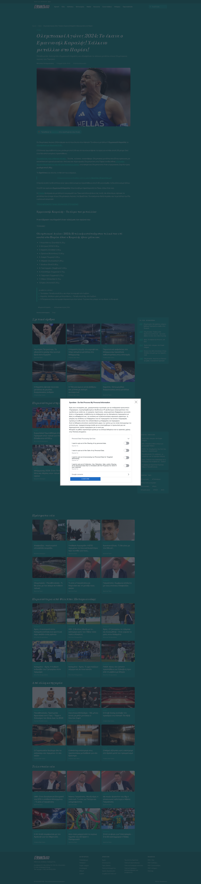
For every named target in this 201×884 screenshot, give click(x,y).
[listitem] (100, 439)
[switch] (126, 443)
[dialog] (100, 442)
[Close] (137, 403)
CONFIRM (85, 479)
